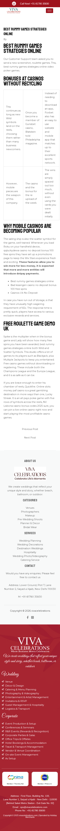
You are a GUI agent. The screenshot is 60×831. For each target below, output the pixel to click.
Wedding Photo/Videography (30, 556)
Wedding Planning (30, 540)
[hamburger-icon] (49, 10)
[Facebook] (27, 617)
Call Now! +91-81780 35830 (34, 3)
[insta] (14, 4)
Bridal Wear (30, 527)
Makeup (30, 515)
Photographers (30, 511)
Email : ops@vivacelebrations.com (30, 807)
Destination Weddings (30, 548)
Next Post (30, 437)
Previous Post (30, 429)
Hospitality (30, 552)
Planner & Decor (30, 523)
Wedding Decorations (30, 544)
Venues (30, 507)
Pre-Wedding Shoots (30, 519)
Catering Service (30, 560)
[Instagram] (32, 617)
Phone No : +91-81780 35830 (30, 810)
